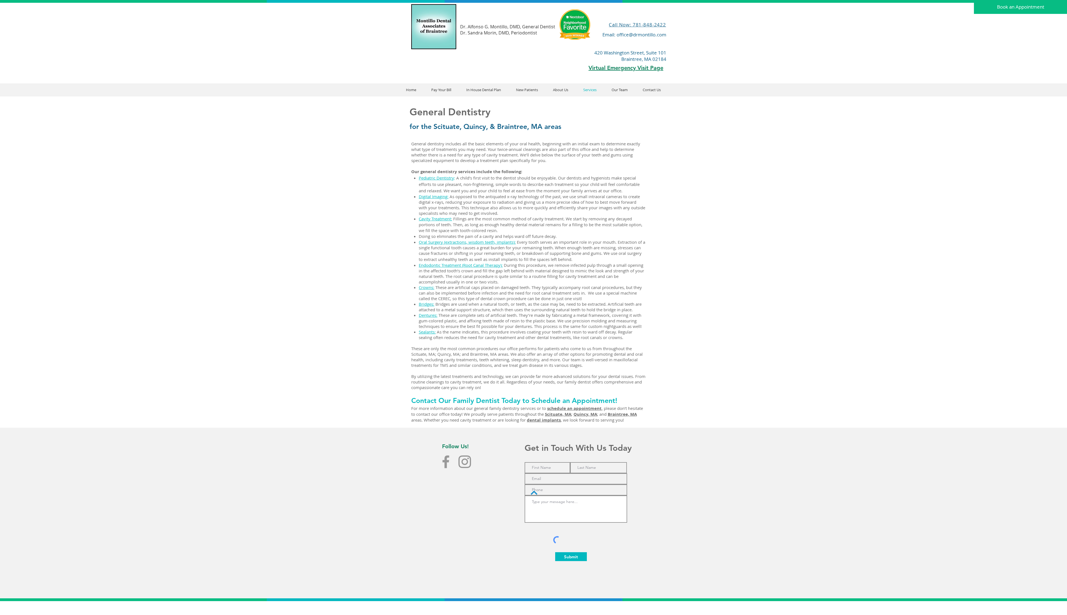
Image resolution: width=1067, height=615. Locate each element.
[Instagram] (464, 461)
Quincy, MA (585, 414)
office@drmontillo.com (641, 34)
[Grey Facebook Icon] (445, 461)
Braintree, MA (622, 414)
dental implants (544, 420)
